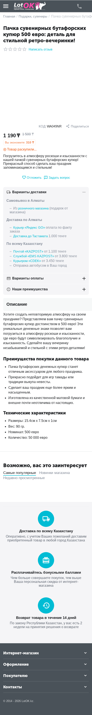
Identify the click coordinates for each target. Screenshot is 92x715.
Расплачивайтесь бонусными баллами (46, 572)
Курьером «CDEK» (27, 261)
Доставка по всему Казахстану (46, 531)
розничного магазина (33, 208)
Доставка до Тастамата (30, 236)
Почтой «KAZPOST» (28, 251)
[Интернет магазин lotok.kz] (30, 6)
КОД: (42, 126)
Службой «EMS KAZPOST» (33, 256)
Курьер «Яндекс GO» (29, 227)
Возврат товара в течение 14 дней (46, 618)
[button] (77, 126)
